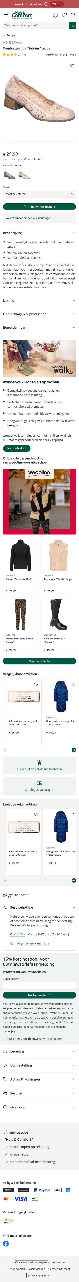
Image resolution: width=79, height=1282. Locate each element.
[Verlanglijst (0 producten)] (64, 15)
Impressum (59, 1262)
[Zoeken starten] (72, 25)
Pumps (11, 35)
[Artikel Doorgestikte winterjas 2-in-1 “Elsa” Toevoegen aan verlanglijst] (73, 684)
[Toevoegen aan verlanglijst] (72, 66)
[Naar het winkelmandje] (73, 15)
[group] (39, 98)
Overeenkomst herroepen (31, 1262)
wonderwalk (13, 42)
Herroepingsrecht (59, 1269)
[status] (35, 25)
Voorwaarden (37, 1269)
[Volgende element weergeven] (74, 750)
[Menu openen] (6, 15)
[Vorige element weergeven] (5, 750)
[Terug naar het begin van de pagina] (75, 1256)
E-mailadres (10, 978)
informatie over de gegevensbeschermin (40, 1017)
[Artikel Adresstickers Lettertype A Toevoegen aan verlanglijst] (36, 684)
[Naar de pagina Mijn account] (55, 15)
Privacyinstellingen (39, 1275)
